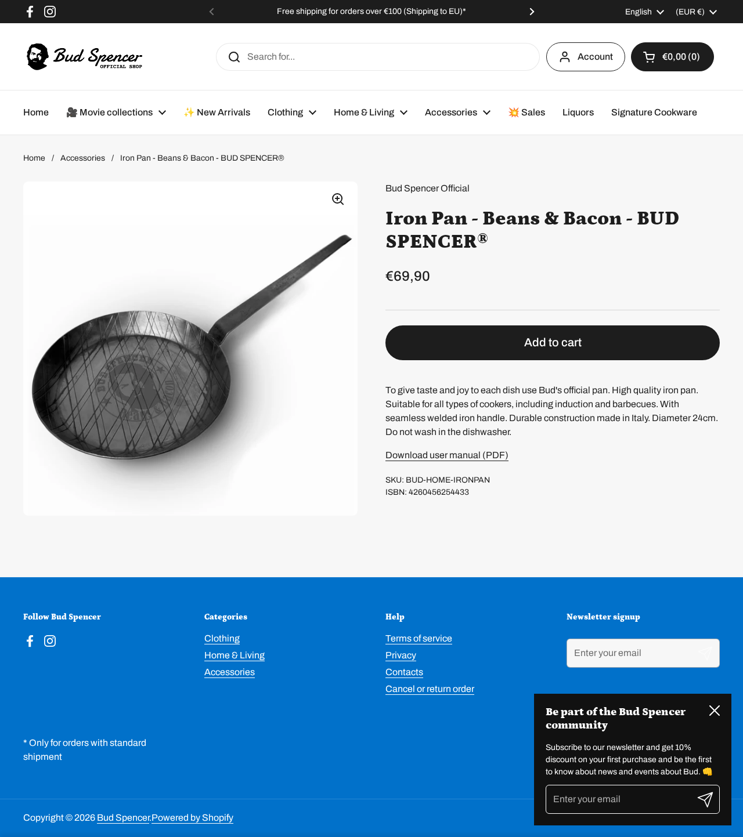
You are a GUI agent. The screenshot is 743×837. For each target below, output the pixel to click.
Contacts (404, 672)
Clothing (222, 638)
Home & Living (234, 655)
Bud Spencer (123, 817)
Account (595, 56)
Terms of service (418, 638)
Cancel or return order (429, 689)
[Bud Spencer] (84, 57)
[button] (672, 56)
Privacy (400, 655)
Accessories (82, 158)
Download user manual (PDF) (446, 455)
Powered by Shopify (192, 817)
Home (34, 158)
